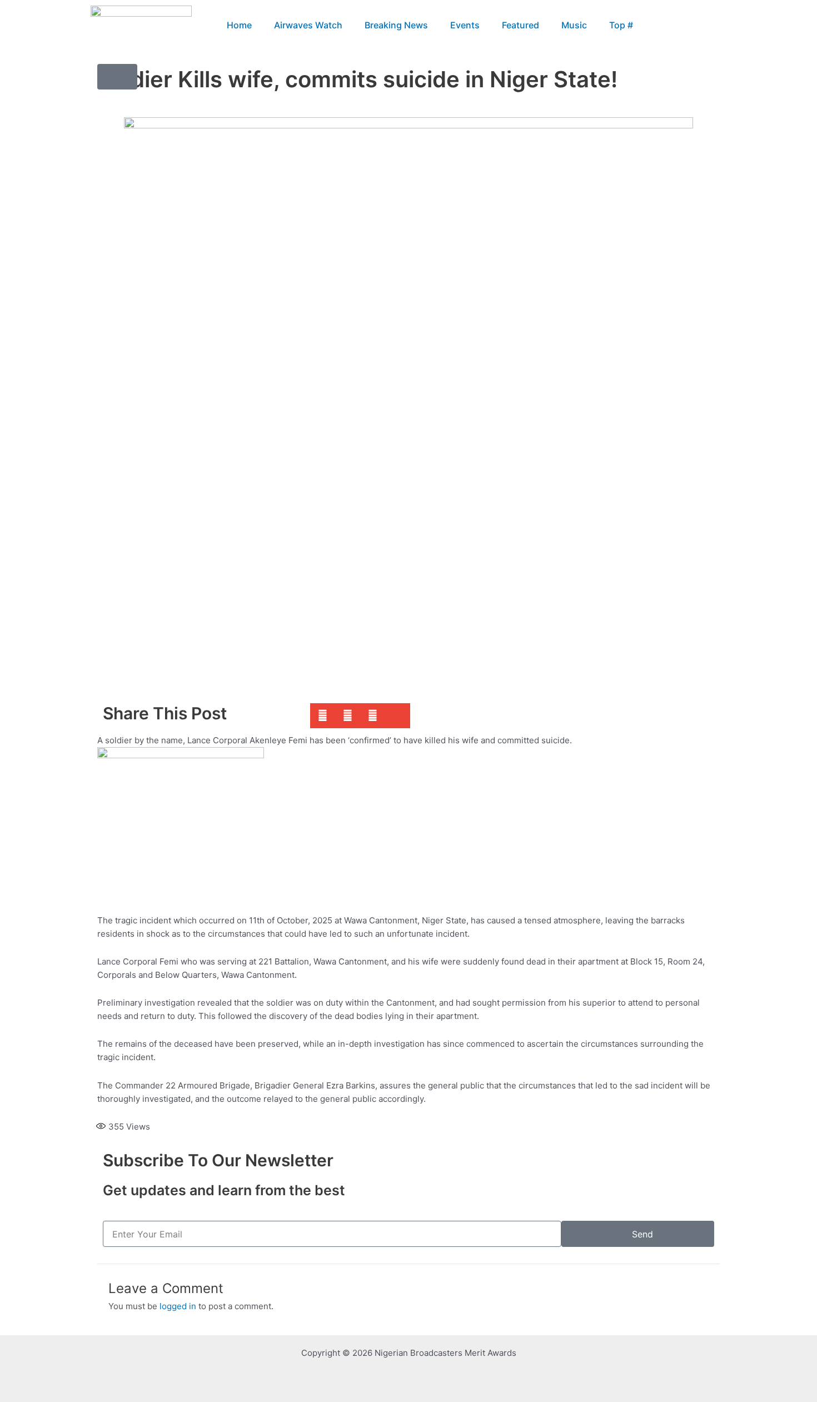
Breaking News (396, 25)
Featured (520, 25)
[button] (713, 25)
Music (574, 25)
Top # (621, 25)
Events (465, 25)
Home (239, 25)
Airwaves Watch (308, 25)
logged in (178, 1306)
